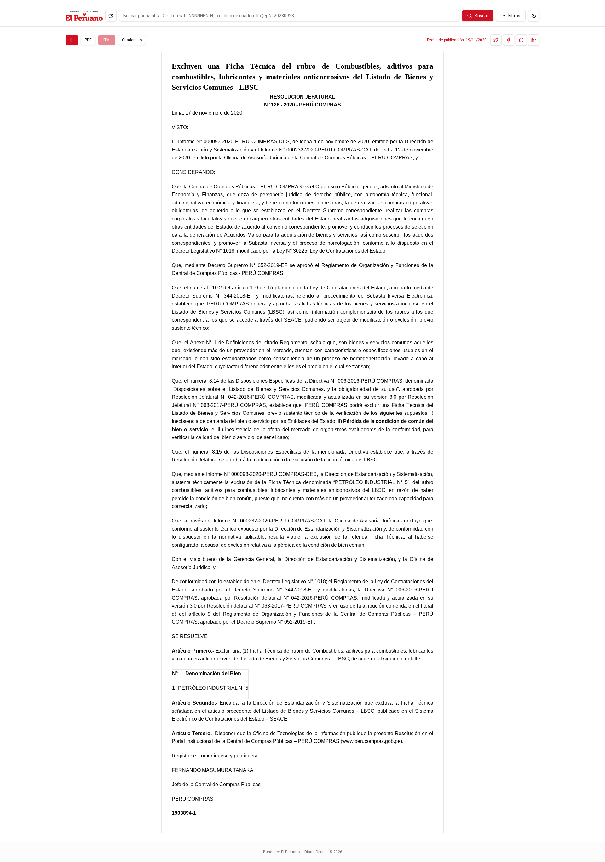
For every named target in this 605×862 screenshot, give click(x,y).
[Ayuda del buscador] (111, 15)
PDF (88, 40)
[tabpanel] (302, 442)
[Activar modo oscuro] (533, 15)
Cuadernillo (132, 40)
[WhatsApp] (521, 40)
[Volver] (72, 40)
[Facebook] (508, 40)
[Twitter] (496, 40)
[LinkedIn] (533, 40)
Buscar (481, 15)
